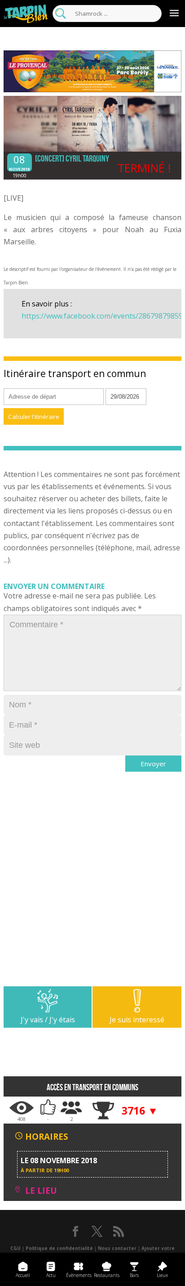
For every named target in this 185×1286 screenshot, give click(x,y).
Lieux (162, 1275)
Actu (51, 1275)
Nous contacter (117, 1248)
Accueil (23, 1275)
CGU (15, 1248)
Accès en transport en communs (92, 1087)
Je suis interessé (137, 1020)
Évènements (79, 1275)
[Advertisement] (92, 893)
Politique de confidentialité (59, 1248)
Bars (134, 1275)
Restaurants (106, 1275)
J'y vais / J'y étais (48, 1020)
